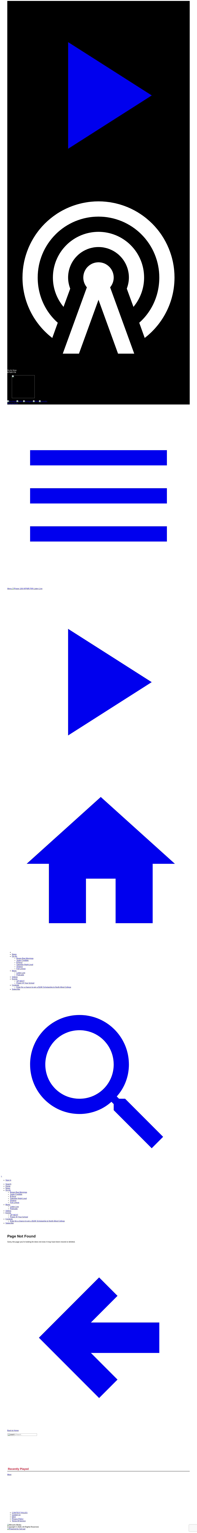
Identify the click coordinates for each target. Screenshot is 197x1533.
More (9, 1475)
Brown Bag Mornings (24, 958)
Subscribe (16, 989)
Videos (15, 977)
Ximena (19, 967)
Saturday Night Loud (24, 965)
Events (14, 979)
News (14, 954)
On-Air (14, 956)
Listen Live (20, 973)
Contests (15, 985)
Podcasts (20, 975)
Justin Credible (22, 960)
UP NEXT (20, 981)
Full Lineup (21, 969)
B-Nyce (19, 962)
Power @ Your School (25, 983)
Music (14, 971)
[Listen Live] (98, 93)
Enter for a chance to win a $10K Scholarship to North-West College (43, 987)
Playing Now (12, 403)
